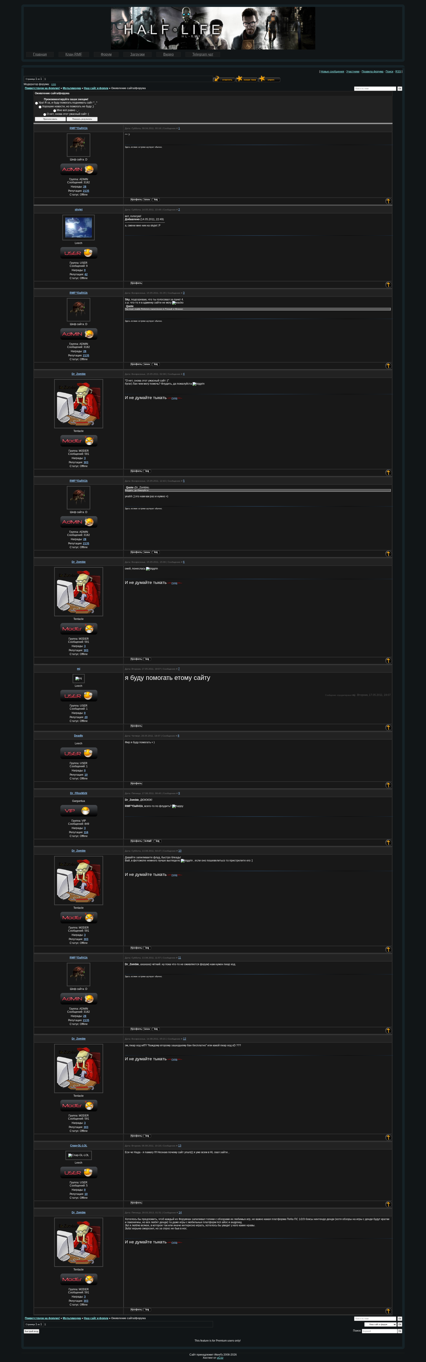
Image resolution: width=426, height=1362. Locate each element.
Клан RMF (73, 54)
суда (174, 398)
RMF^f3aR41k (79, 128)
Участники (352, 71)
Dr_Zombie (79, 373)
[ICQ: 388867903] (147, 471)
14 (180, 1212)
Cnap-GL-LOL (78, 1145)
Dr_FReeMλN (78, 793)
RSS (398, 71)
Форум (106, 54)
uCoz (220, 1357)
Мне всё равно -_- (68, 110)
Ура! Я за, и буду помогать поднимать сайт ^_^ (68, 102)
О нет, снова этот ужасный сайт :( (68, 114)
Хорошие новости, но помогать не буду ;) (68, 106)
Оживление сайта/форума (128, 88)
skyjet (79, 209)
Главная (40, 54)
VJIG (53, 84)
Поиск (389, 71)
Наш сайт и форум (96, 88)
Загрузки (137, 54)
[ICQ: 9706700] (156, 199)
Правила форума (372, 71)
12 (184, 1038)
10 (179, 850)
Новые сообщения (332, 71)
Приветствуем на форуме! (42, 88)
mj (78, 668)
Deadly (78, 735)
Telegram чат (202, 54)
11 (179, 957)
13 (179, 1145)
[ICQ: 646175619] (158, 841)
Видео (168, 54)
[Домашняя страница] (147, 199)
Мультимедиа (72, 88)
